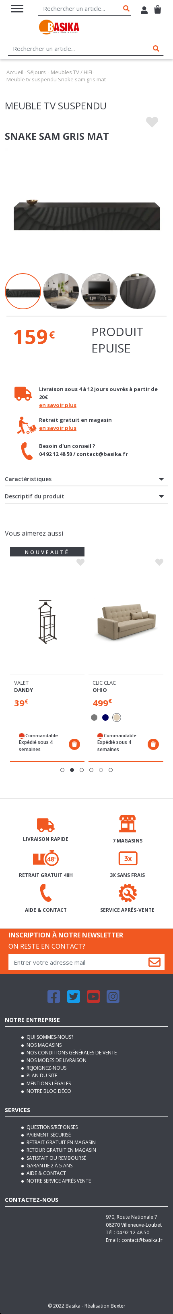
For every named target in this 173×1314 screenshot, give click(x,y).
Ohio (100, 689)
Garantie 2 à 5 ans (48, 1165)
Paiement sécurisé (48, 1134)
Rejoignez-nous (45, 1067)
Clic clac (104, 682)
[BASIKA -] (59, 28)
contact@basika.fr (142, 1240)
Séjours (36, 72)
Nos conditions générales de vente (71, 1052)
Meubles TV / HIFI (71, 72)
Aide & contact (45, 1173)
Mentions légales (48, 1083)
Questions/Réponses (51, 1127)
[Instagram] (113, 1000)
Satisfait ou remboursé (55, 1158)
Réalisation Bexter (105, 1305)
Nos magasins (43, 1045)
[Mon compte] (144, 11)
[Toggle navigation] (17, 8)
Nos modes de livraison (55, 1060)
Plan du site (41, 1075)
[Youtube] (93, 1000)
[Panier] (157, 6)
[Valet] (47, 622)
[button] (62, 770)
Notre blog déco (48, 1091)
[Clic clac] (126, 622)
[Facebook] (53, 1000)
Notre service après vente (58, 1180)
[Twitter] (73, 1000)
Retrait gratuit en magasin (60, 1142)
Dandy (23, 689)
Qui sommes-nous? (49, 1037)
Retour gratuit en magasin (60, 1150)
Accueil (14, 72)
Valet (21, 682)
